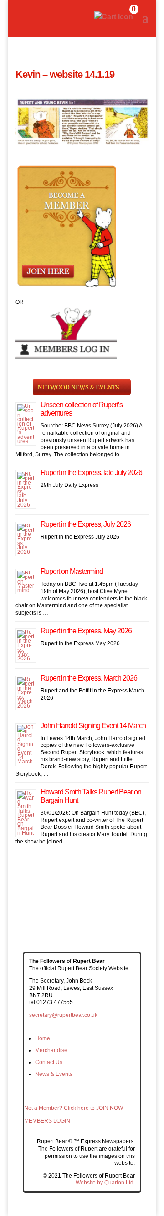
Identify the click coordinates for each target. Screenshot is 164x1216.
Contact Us (48, 1062)
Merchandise (51, 1050)
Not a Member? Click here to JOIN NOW (73, 1108)
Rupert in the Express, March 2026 (89, 678)
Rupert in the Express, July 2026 (86, 524)
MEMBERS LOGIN (47, 1121)
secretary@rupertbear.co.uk (63, 1015)
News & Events (53, 1074)
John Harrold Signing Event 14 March (93, 726)
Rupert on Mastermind (72, 571)
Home (42, 1038)
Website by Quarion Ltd (104, 1182)
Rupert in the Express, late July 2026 (91, 472)
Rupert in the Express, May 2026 (86, 631)
